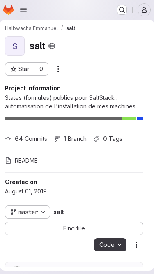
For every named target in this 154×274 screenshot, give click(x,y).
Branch (75, 138)
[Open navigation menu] (23, 9)
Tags (112, 138)
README (26, 160)
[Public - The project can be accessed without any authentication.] (51, 46)
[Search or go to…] (122, 10)
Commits (31, 138)
